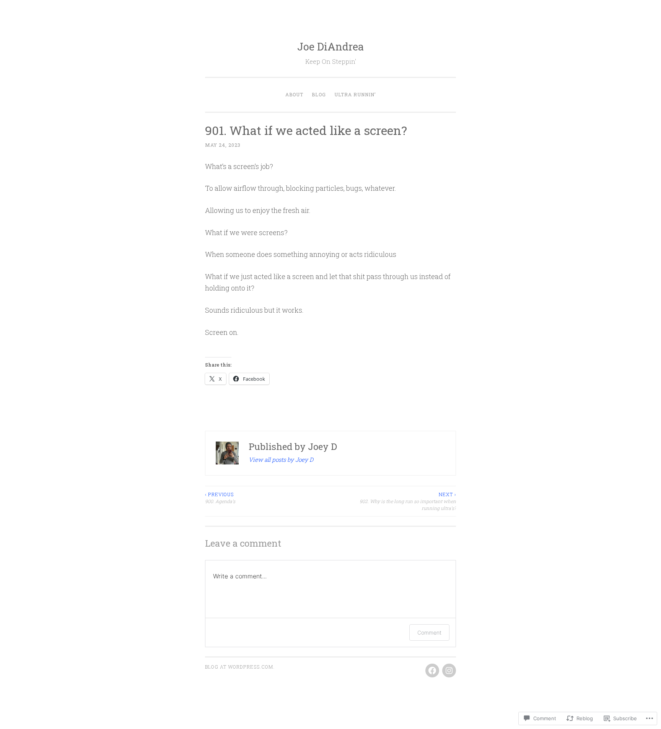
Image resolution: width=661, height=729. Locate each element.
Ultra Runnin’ (355, 94)
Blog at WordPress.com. (240, 667)
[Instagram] (449, 670)
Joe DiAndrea (330, 46)
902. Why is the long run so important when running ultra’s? (408, 501)
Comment (429, 632)
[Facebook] (432, 670)
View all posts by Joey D (281, 459)
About (294, 94)
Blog (319, 94)
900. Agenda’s (220, 497)
